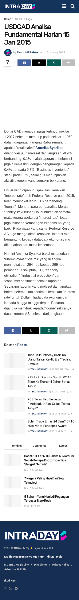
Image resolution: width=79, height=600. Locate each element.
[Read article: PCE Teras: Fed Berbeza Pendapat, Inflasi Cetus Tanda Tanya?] (14, 404)
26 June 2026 (58, 414)
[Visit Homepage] (20, 6)
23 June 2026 (58, 431)
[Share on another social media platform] (68, 62)
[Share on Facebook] (24, 62)
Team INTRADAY (27, 52)
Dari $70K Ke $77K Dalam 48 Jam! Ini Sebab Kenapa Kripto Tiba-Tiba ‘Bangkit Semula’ (49, 460)
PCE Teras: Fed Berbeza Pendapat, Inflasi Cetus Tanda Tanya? (48, 403)
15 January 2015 (55, 52)
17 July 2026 (58, 392)
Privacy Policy (60, 564)
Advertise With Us (15, 569)
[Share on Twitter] (39, 62)
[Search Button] (73, 6)
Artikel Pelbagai (23, 19)
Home (7, 19)
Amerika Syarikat (49, 148)
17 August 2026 (59, 369)
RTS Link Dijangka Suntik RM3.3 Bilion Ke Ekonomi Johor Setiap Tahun (49, 381)
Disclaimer (40, 564)
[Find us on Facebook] (5, 588)
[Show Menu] (64, 6)
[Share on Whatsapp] (54, 62)
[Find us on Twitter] (10, 588)
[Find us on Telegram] (16, 588)
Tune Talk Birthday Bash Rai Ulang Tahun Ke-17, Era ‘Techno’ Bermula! (49, 359)
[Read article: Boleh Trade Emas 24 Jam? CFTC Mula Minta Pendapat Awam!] (14, 426)
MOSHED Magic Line (16, 564)
